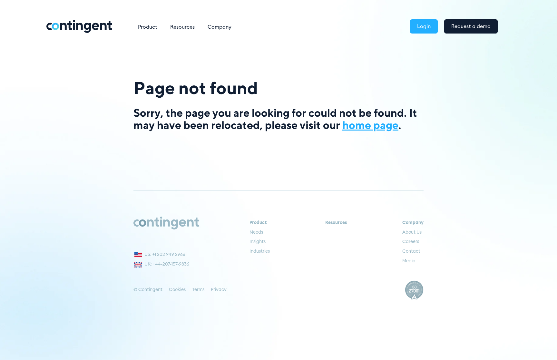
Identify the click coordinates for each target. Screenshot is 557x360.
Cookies (177, 289)
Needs (256, 232)
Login (424, 26)
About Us (412, 232)
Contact (411, 251)
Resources (182, 27)
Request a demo (471, 26)
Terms (198, 289)
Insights (257, 241)
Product (147, 27)
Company (219, 27)
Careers (410, 241)
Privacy (219, 289)
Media (408, 261)
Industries (259, 251)
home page (370, 124)
